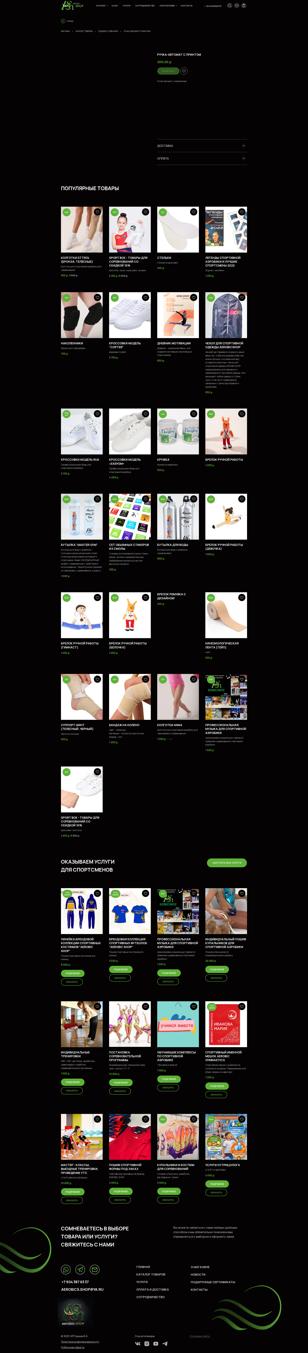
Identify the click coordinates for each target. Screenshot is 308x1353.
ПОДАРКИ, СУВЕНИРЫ (108, 31)
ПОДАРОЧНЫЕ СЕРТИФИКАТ (212, 1282)
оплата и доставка (152, 1289)
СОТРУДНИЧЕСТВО (150, 1297)
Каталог (101, 5)
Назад (70, 21)
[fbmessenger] (229, 5)
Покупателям (167, 5)
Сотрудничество (145, 5)
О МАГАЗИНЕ (200, 1267)
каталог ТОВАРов (150, 1274)
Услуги (126, 5)
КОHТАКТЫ (199, 1290)
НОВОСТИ (198, 1274)
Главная (143, 1267)
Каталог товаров (84, 31)
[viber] (236, 5)
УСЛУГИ (142, 1282)
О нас (115, 5)
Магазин (65, 31)
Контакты (186, 5)
